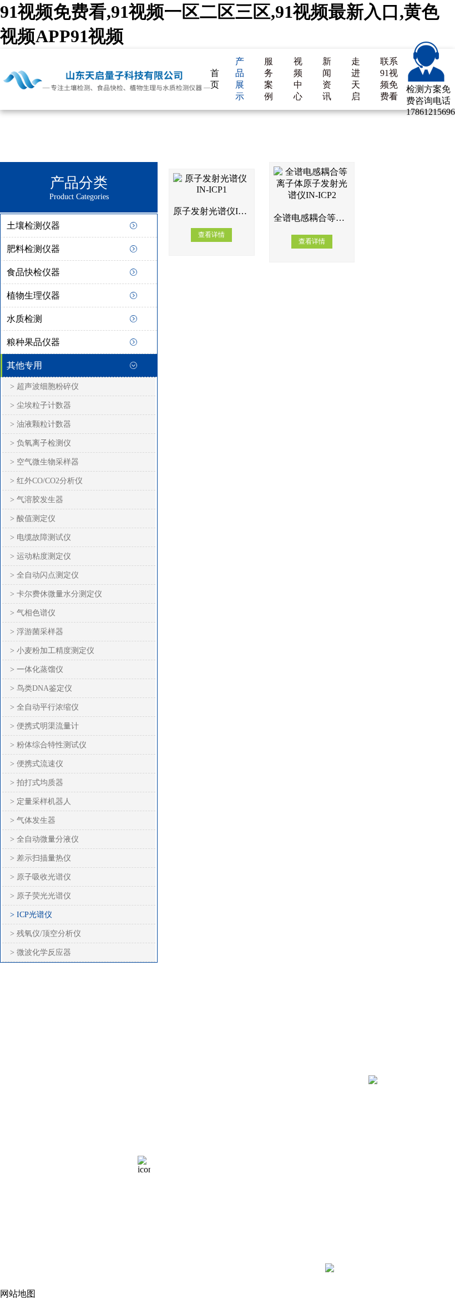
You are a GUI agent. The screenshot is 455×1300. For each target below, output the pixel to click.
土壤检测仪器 (33, 225)
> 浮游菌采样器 (36, 632)
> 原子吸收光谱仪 (40, 877)
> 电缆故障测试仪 (40, 537)
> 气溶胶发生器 (36, 499)
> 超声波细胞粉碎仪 (44, 386)
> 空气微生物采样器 (44, 462)
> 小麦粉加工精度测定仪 (52, 650)
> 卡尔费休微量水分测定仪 (56, 594)
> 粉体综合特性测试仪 (48, 745)
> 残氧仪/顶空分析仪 (45, 933)
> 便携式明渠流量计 (44, 726)
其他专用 (24, 365)
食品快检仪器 (33, 272)
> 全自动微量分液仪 (44, 839)
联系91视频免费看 (389, 79)
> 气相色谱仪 (32, 613)
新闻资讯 (326, 79)
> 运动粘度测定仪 (40, 556)
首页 (214, 78)
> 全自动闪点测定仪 (44, 575)
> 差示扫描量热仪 (40, 858)
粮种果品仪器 (33, 342)
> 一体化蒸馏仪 (36, 669)
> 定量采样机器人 (40, 801)
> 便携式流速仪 (36, 764)
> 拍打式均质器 (36, 782)
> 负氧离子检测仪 (40, 443)
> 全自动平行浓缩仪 (44, 707)
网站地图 (95, 1156)
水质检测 (24, 318)
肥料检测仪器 (33, 249)
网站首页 (18, 1115)
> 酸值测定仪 (32, 518)
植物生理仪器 (33, 295)
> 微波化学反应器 (40, 952)
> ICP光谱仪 (31, 914)
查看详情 (211, 235)
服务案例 (268, 79)
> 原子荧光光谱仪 (40, 896)
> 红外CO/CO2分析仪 (46, 481)
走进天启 (355, 79)
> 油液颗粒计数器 (40, 424)
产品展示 (239, 79)
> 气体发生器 (32, 820)
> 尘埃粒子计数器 (40, 405)
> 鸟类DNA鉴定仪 (41, 688)
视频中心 (298, 79)
